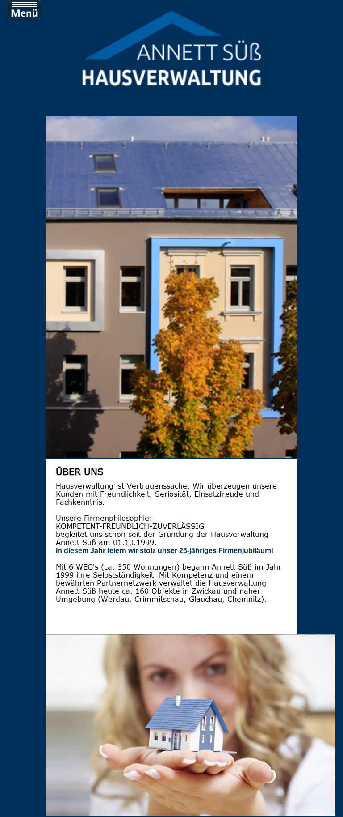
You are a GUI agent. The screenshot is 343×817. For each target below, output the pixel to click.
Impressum (28, 116)
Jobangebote (31, 80)
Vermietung (28, 44)
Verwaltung (28, 62)
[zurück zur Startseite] (171, 87)
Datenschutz (30, 134)
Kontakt (20, 98)
